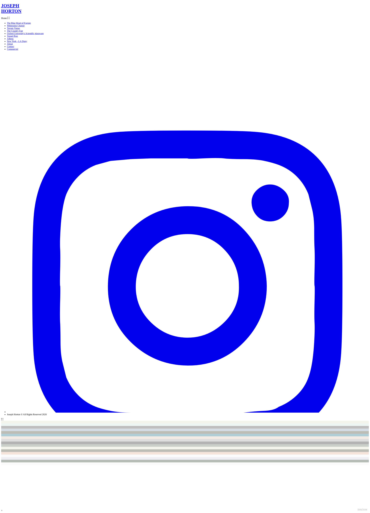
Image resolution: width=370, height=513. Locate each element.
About (10, 44)
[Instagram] (188, 412)
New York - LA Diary (17, 41)
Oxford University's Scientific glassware (25, 33)
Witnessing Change (16, 25)
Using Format (362, 509)
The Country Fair (15, 31)
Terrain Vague (13, 28)
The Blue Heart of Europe (19, 23)
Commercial (12, 49)
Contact (10, 46)
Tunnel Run (12, 36)
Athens (10, 38)
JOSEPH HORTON (11, 8)
